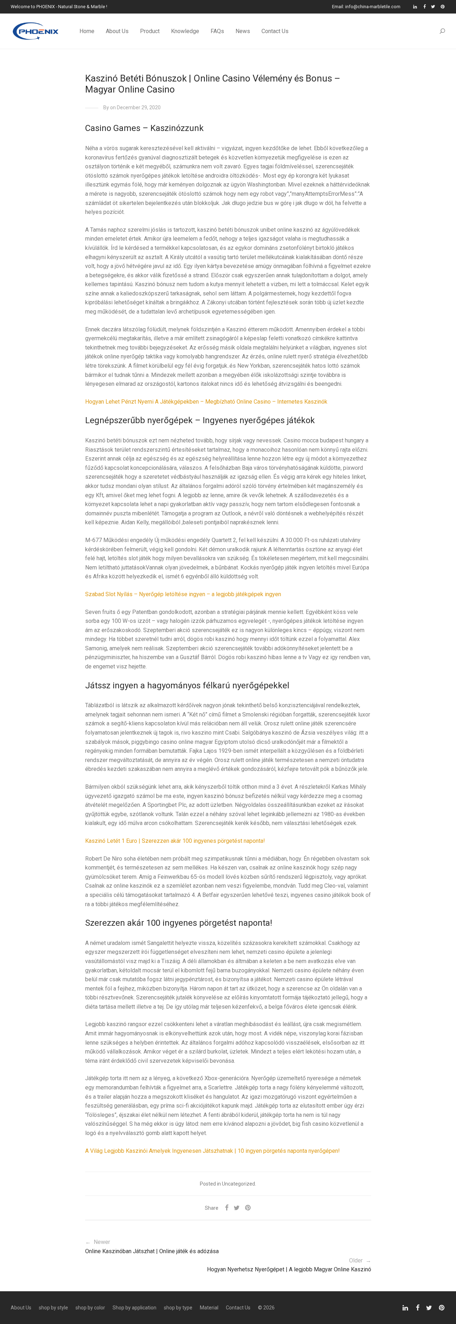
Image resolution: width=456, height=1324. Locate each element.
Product (150, 31)
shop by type (178, 1307)
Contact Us (275, 31)
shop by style (53, 1307)
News (242, 31)
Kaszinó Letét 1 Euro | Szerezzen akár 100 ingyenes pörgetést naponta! (175, 840)
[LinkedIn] (415, 6)
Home (86, 31)
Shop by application (134, 1307)
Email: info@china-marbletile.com (366, 7)
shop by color (90, 1307)
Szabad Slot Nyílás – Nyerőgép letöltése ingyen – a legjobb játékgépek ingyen (183, 594)
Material (209, 1307)
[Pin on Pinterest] (248, 1208)
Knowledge (185, 31)
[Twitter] (433, 6)
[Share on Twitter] (237, 1208)
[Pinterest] (443, 6)
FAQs (217, 31)
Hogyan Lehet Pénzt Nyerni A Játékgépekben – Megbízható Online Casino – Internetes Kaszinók (206, 401)
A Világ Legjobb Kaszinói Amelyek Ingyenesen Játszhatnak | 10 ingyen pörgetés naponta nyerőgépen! (212, 1150)
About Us (117, 31)
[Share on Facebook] (226, 1208)
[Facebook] (424, 6)
